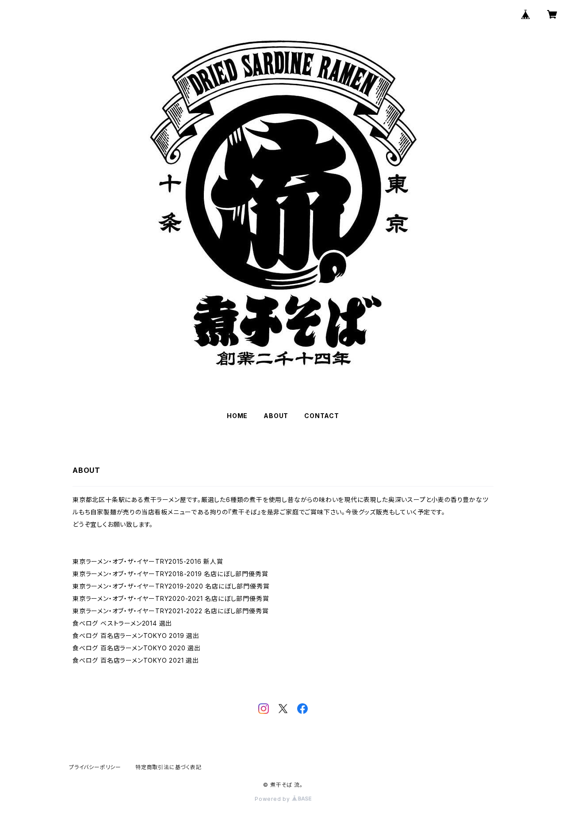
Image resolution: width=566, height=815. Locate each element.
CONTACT (321, 415)
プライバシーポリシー (95, 767)
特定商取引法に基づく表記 (168, 767)
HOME (237, 415)
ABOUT (276, 415)
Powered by (273, 799)
